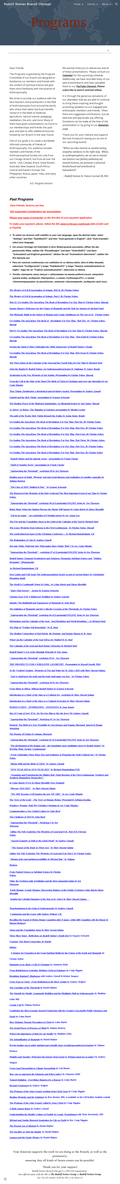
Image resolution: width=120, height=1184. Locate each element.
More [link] (105, 4)
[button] (116, 4)
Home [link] (77, 4)
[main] (60, 22)
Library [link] (91, 4)
